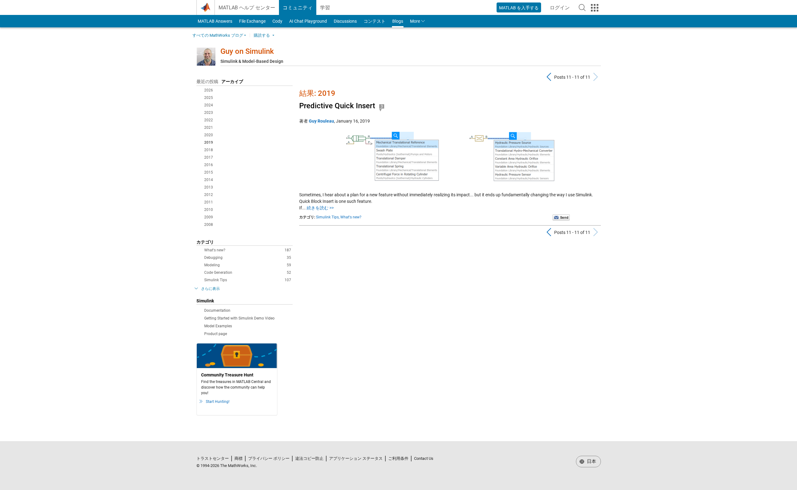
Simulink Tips (247, 280)
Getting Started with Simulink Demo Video (239, 318)
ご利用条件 (398, 458)
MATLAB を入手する (519, 7)
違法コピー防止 (309, 458)
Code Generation (247, 272)
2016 (208, 165)
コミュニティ (298, 8)
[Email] (561, 217)
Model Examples (218, 326)
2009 (208, 217)
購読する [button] (262, 35)
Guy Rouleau (321, 121)
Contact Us (423, 458)
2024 (208, 105)
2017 (208, 157)
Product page (215, 334)
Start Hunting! (217, 401)
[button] (582, 7)
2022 (208, 120)
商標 (238, 458)
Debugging (247, 257)
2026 (208, 90)
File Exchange (252, 21)
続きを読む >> (320, 207)
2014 (208, 180)
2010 (208, 210)
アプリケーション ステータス (356, 458)
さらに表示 (210, 289)
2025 (208, 98)
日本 (591, 461)
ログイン (561, 9)
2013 (208, 187)
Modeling (247, 265)
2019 (208, 142)
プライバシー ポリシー (269, 458)
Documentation (217, 310)
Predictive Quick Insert (337, 105)
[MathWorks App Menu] (594, 8)
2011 (208, 202)
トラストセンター (212, 458)
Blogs (397, 21)
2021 (208, 127)
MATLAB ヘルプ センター (247, 8)
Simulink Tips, (327, 217)
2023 (208, 112)
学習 (325, 8)
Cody (277, 21)
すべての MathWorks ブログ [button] (217, 35)
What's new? (247, 250)
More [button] (415, 21)
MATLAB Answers (214, 21)
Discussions (345, 21)
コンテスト (374, 21)
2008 (208, 224)
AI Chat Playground (308, 21)
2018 (208, 150)
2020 (208, 135)
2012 (208, 195)
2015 (208, 172)
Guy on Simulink (247, 51)
